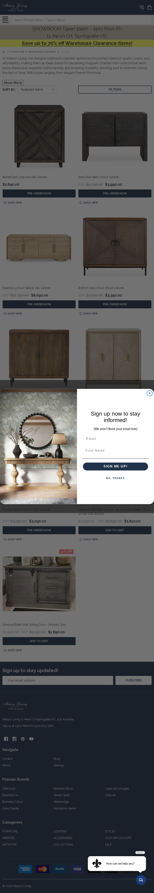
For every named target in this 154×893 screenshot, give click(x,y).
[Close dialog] (149, 393)
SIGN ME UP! (115, 466)
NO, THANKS (115, 478)
